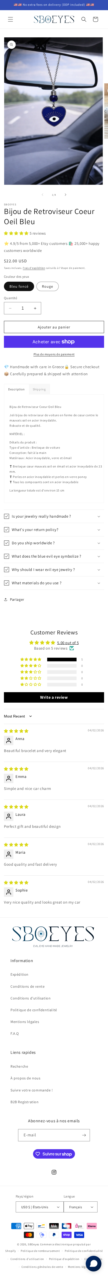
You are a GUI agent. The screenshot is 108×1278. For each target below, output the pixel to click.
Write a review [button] (54, 697)
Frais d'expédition (34, 268)
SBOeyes (33, 1244)
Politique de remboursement (40, 1251)
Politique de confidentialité (33, 1010)
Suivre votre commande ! (31, 1090)
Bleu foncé (19, 286)
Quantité (10, 298)
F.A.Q (14, 1033)
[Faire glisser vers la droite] (65, 194)
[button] (10, 19)
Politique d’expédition (64, 1259)
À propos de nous (25, 1078)
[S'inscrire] (84, 1135)
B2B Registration (24, 1102)
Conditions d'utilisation (30, 998)
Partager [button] (17, 599)
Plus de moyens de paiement (54, 354)
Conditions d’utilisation (27, 1259)
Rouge (47, 286)
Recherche (19, 1066)
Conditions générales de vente (42, 1267)
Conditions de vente (27, 986)
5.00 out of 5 (68, 642)
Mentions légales (24, 1021)
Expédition (19, 974)
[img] (16, 730)
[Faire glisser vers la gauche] (42, 194)
